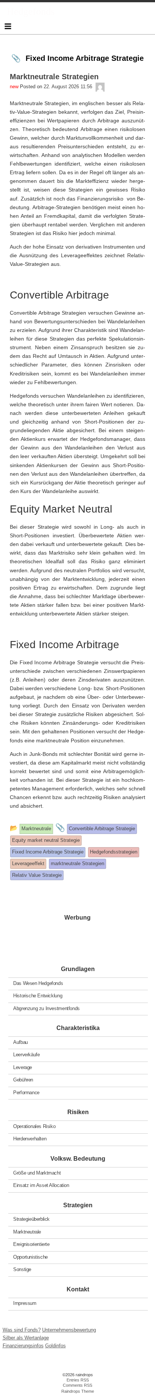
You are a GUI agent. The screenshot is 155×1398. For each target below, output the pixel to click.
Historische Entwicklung (37, 995)
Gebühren (23, 1080)
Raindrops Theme (77, 1391)
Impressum (24, 1303)
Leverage (22, 1067)
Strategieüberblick (31, 1219)
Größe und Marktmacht (37, 1172)
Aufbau (20, 1042)
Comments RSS (77, 1385)
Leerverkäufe (26, 1054)
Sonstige (22, 1269)
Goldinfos (55, 1345)
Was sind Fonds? (22, 1330)
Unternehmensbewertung (69, 1330)
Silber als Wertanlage (26, 1338)
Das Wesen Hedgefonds (38, 983)
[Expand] (7, 26)
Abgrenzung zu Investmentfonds (46, 1008)
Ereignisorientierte (31, 1244)
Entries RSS (78, 1380)
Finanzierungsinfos (23, 1345)
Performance (26, 1092)
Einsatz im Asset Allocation (41, 1185)
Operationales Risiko (34, 1126)
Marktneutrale (27, 1231)
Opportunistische (30, 1256)
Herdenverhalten (29, 1139)
